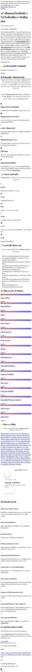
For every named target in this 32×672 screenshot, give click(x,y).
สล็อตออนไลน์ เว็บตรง (17, 445)
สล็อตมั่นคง (12, 464)
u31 (10, 59)
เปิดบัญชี (3, 8)
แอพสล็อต (17, 462)
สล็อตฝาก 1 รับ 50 (21, 447)
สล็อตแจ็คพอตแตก (11, 435)
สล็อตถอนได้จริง (25, 453)
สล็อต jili (4, 447)
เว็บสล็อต (18, 453)
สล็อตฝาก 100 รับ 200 (14, 458)
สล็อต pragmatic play (12, 443)
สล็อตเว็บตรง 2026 (16, 433)
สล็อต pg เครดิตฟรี (6, 445)
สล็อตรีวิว (3, 456)
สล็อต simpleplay (18, 437)
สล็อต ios (22, 462)
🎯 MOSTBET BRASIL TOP (8, 7)
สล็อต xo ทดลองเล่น (8, 462)
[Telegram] (1, 669)
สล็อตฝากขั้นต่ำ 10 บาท (7, 437)
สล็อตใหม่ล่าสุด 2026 (12, 451)
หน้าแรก (3, 652)
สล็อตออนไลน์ (20, 53)
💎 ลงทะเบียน (4, 29)
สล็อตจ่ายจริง (25, 433)
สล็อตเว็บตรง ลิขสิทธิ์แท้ (20, 652)
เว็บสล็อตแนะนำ (11, 447)
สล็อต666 (23, 458)
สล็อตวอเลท (11, 455)
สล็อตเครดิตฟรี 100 (6, 433)
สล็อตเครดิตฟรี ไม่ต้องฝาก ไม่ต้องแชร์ (16, 439)
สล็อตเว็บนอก (4, 455)
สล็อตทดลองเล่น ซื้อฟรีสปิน (8, 453)
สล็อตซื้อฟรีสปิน (10, 456)
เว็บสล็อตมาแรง (10, 449)
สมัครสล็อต (24, 441)
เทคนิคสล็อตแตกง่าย (23, 443)
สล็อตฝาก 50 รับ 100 (23, 451)
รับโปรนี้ (10, 491)
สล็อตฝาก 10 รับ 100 (20, 449)
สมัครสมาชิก (6, 663)
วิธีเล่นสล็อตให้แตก (17, 460)
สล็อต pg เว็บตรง (19, 456)
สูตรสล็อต (18, 464)
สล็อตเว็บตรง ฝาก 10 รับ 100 (13, 441)
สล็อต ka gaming (10, 652)
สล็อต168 (3, 435)
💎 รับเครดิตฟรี (12, 29)
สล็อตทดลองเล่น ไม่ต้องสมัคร (23, 455)
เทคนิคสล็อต (8, 460)
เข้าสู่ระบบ (13, 663)
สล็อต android (21, 654)
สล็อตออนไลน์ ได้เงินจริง (23, 435)
